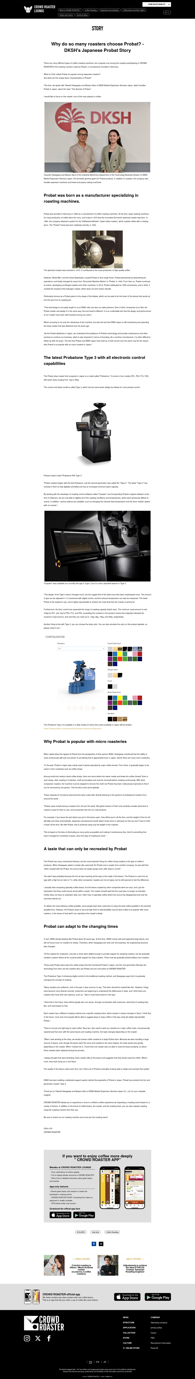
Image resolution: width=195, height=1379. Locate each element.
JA (104, 1362)
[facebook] (50, 1338)
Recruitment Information (161, 1343)
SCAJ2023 (81, 1232)
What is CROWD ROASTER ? (70, 10)
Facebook (94, 1244)
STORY (97, 29)
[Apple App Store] (60, 1215)
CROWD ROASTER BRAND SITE (156, 4)
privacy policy (156, 1327)
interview (95, 1232)
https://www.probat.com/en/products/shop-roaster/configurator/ (73, 728)
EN (90, 1362)
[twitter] (39, 1338)
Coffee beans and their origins (134, 10)
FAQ (152, 1337)
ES (97, 1362)
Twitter (101, 1244)
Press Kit (154, 1348)
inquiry (153, 1332)
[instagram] (28, 1338)
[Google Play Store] (84, 1215)
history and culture (66, 15)
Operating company (159, 1322)
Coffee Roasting (91, 10)
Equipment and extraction (110, 10)
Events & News (82, 15)
